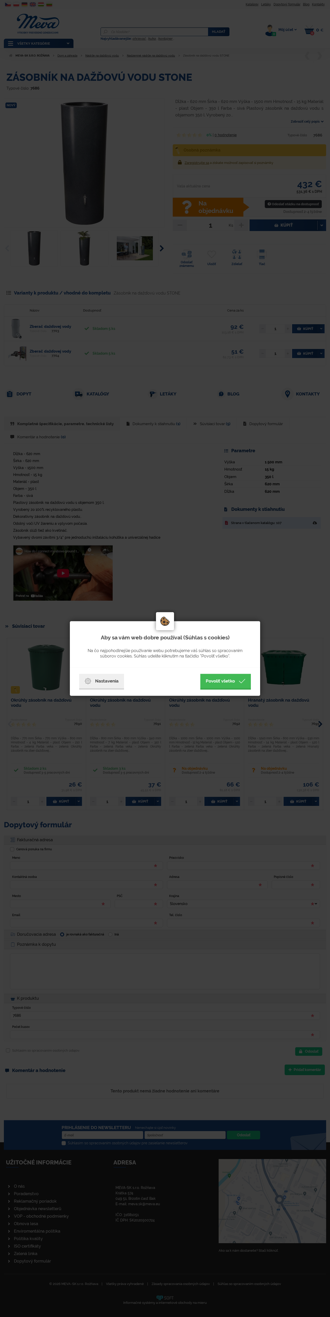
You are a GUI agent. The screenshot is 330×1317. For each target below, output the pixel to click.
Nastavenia (107, 681)
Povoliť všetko (220, 681)
